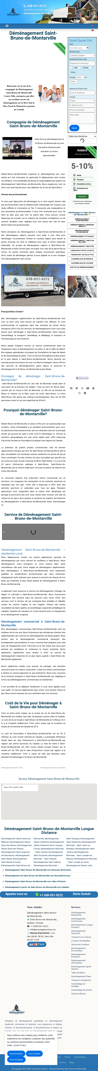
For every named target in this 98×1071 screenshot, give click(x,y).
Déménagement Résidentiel (78, 913)
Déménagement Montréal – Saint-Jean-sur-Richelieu (81, 845)
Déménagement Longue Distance (82, 926)
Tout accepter (16, 1059)
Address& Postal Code (78, 59)
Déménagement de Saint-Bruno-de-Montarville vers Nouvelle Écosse (37, 875)
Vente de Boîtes (78, 993)
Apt (76, 68)
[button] (7, 26)
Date (71, 44)
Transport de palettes (81, 980)
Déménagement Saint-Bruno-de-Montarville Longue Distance (49, 830)
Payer (41, 944)
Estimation (82, 196)
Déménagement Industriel (78, 932)
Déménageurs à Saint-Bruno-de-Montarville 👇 (82, 213)
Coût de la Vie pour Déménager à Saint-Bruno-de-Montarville (33, 705)
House (85, 68)
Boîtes (68, 1057)
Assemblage (80, 1057)
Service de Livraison (80, 944)
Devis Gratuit (81, 894)
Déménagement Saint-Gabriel (47, 862)
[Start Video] (17, 147)
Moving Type (74, 52)
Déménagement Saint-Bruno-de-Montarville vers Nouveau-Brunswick (38, 870)
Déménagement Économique (78, 949)
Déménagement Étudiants (78, 955)
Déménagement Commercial (78, 919)
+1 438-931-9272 (51, 895)
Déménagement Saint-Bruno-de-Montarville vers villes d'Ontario (35, 881)
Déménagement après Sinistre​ (81, 967)
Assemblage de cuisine (81, 990)
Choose (72, 77)
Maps (71, 1062)
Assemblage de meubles (78, 985)
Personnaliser (16, 1053)
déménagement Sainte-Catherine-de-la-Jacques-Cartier (49, 845)
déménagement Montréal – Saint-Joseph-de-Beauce (79, 855)
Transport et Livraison (81, 937)
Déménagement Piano (81, 976)
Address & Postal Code (78, 89)
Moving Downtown (57, 1069)
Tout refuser (34, 1053)
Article (62, 1062)
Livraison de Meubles (80, 941)
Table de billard (78, 972)
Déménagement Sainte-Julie (79, 865)
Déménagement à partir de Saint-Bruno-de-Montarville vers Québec (37, 887)
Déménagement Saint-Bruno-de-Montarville (33, 35)
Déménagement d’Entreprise (78, 961)
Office (73, 72)
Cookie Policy (19, 1045)
